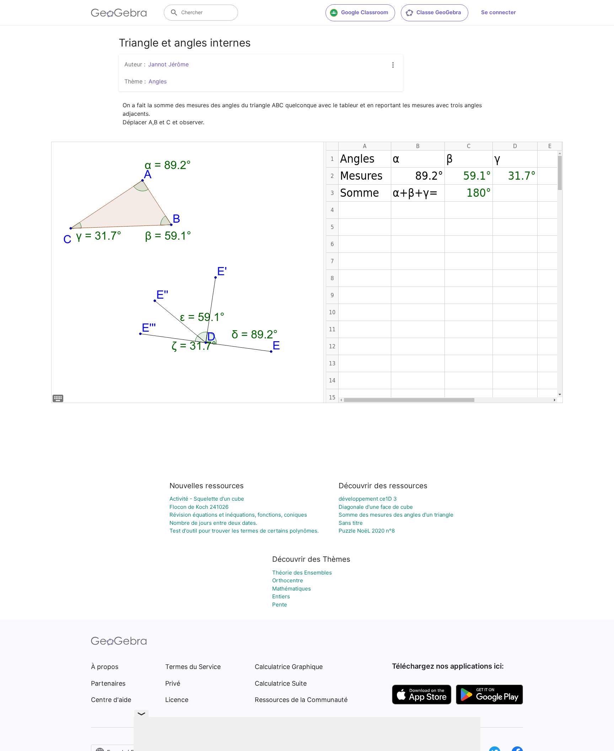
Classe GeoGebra (438, 12)
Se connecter (498, 12)
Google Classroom (364, 12)
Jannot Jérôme (168, 64)
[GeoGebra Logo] (119, 13)
